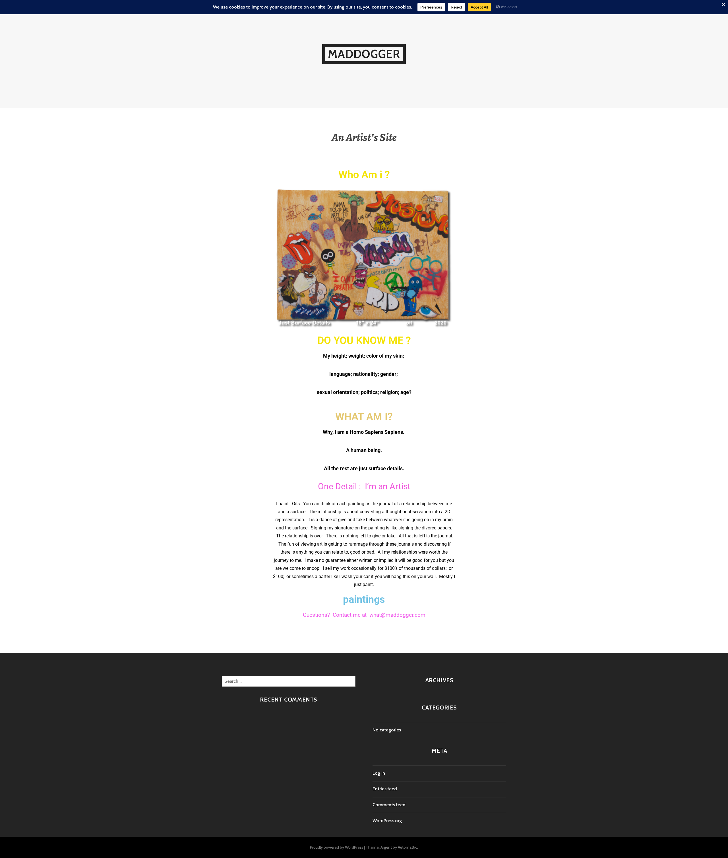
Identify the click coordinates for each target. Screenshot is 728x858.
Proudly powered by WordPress (336, 847)
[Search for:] (288, 681)
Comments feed (389, 804)
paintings (364, 599)
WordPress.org (387, 820)
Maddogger (364, 54)
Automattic (407, 847)
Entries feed (385, 788)
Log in (379, 773)
